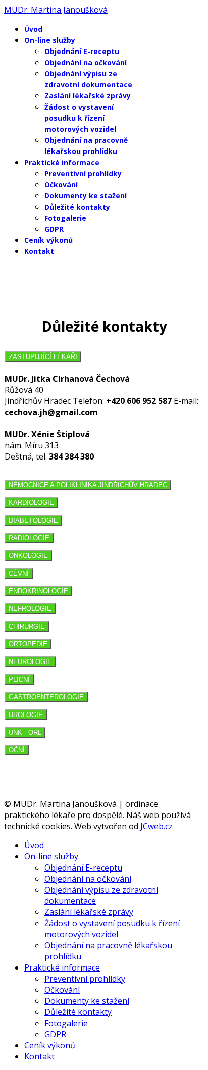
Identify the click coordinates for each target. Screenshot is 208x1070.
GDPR (54, 229)
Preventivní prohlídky (83, 173)
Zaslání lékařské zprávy (87, 95)
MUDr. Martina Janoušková (56, 9)
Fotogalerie (65, 218)
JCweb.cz (156, 826)
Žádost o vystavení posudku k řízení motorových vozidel (80, 118)
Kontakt (39, 251)
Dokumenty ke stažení (85, 195)
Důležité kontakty (77, 207)
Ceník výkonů (48, 240)
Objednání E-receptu (81, 51)
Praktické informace (61, 162)
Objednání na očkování (85, 62)
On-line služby (49, 40)
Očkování (61, 184)
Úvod (33, 29)
